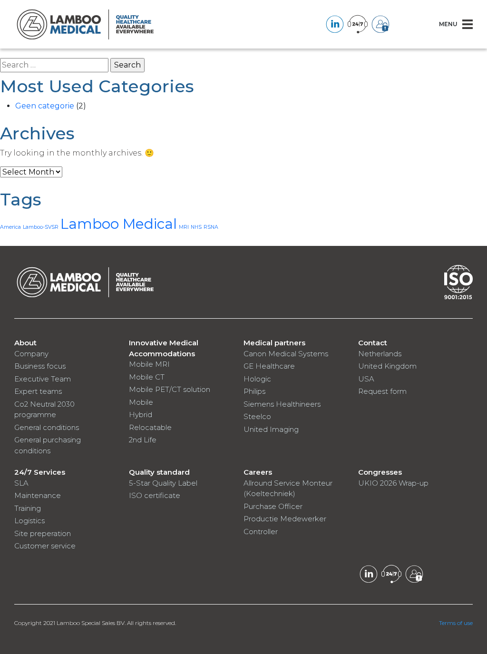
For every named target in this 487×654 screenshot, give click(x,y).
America (10, 227)
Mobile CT (147, 376)
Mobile (141, 402)
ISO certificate (154, 495)
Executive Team (42, 378)
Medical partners (274, 342)
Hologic (257, 378)
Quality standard (159, 472)
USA (366, 378)
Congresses (380, 472)
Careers (258, 472)
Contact (372, 342)
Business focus (40, 366)
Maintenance (37, 495)
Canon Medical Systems (286, 353)
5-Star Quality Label (163, 483)
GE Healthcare (269, 366)
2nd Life (142, 439)
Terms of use (456, 622)
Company (31, 353)
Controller (261, 531)
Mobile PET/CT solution (169, 389)
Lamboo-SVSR (40, 227)
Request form (382, 391)
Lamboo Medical (118, 223)
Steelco (257, 416)
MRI (184, 227)
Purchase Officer (273, 506)
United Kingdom (387, 366)
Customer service (45, 545)
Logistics (29, 520)
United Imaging (271, 429)
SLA (21, 483)
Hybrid (140, 414)
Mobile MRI (149, 364)
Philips (254, 391)
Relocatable (150, 427)
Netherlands (379, 353)
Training (27, 508)
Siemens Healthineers (282, 404)
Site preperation (42, 533)
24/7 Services (39, 472)
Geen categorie (44, 105)
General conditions (46, 427)
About (25, 342)
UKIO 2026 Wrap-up (393, 483)
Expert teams (38, 391)
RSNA (211, 227)
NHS (196, 227)
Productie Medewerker (285, 518)
